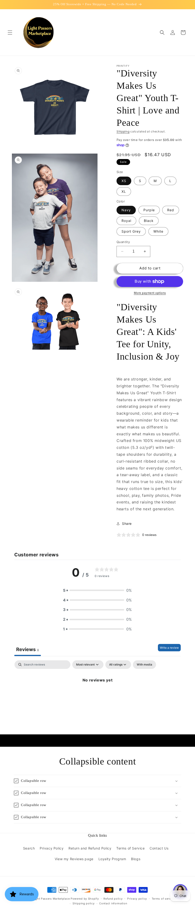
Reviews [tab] (27, 649)
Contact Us (159, 848)
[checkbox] (144, 664)
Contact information (113, 903)
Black (149, 221)
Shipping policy (84, 903)
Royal (126, 221)
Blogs (135, 859)
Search (29, 848)
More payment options (150, 293)
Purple (149, 210)
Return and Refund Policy (89, 848)
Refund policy (112, 898)
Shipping (123, 131)
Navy (126, 210)
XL (124, 191)
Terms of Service (130, 848)
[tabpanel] (97, 696)
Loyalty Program (112, 859)
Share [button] (127, 523)
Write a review (169, 647)
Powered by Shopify (85, 898)
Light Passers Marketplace (51, 898)
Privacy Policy (51, 848)
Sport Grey (131, 231)
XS (124, 181)
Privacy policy (137, 898)
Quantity (123, 242)
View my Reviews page (74, 859)
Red (170, 210)
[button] (10, 32)
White (158, 231)
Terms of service (163, 898)
